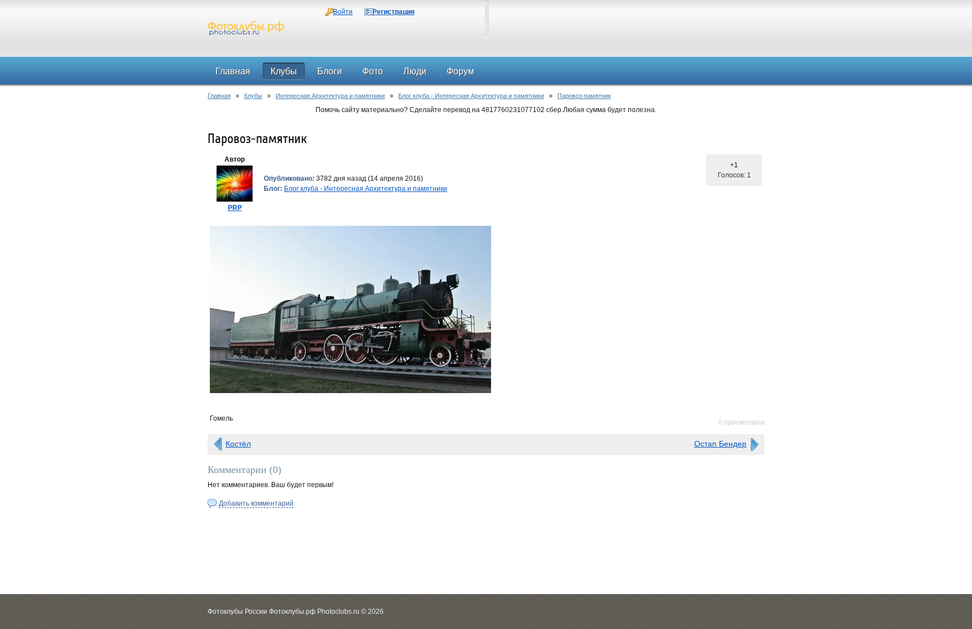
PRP (235, 208)
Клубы (253, 95)
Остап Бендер (720, 443)
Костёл (238, 443)
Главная (219, 95)
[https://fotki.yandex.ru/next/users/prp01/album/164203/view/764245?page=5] (486, 309)
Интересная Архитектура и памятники (330, 95)
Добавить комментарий (256, 503)
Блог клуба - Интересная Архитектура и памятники (471, 95)
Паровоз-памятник (584, 95)
